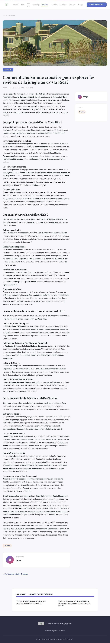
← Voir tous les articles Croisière (15, 574)
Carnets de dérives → (97, 4)
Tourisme (63, 5)
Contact (62, 630)
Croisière (45, 5)
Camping (35, 5)
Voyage (80, 5)
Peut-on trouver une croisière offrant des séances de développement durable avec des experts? (74, 603)
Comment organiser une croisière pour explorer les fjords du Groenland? (31, 602)
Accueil (15, 5)
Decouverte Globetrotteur (59, 623)
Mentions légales (51, 630)
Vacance (72, 5)
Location (54, 5)
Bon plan (28, 4)
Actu (22, 5)
